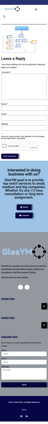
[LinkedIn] (27, 2)
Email (4, 114)
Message (5, 367)
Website (4, 124)
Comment (6, 72)
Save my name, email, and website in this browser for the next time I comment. (22, 138)
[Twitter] (22, 2)
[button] (36, 9)
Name (4, 104)
